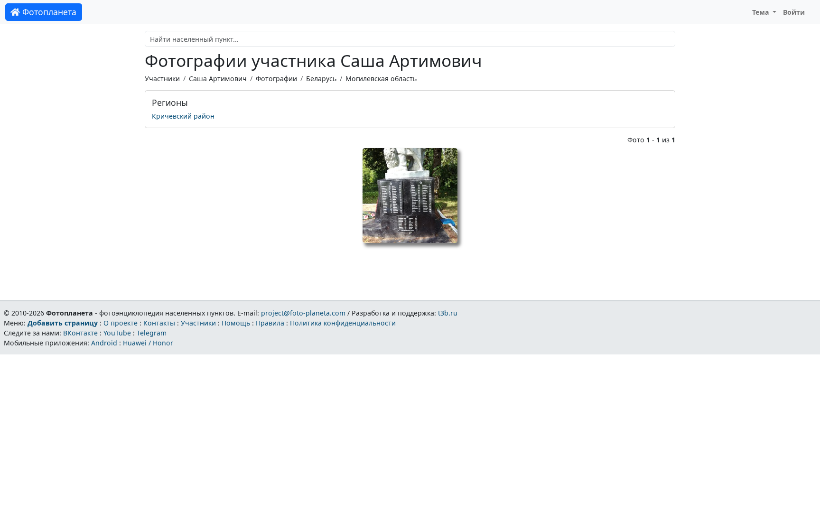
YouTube (117, 332)
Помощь (236, 322)
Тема (761, 12)
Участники (162, 78)
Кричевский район (183, 116)
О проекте (120, 322)
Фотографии (276, 78)
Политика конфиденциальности (343, 322)
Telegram (152, 332)
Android (104, 342)
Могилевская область (381, 78)
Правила (270, 322)
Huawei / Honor (148, 342)
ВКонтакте (80, 332)
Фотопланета (48, 12)
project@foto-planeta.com (303, 312)
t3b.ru (447, 312)
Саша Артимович (218, 78)
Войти (794, 12)
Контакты (159, 322)
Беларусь (321, 78)
